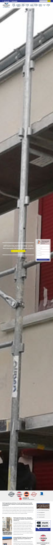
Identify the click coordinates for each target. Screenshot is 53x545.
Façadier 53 (44, 5)
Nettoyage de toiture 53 (27, 5)
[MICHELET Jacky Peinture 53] (6, 5)
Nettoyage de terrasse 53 (36, 5)
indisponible (6, 1)
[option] (26, 272)
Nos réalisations (18, 251)
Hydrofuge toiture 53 (31, 5)
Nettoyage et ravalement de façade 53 (18, 5)
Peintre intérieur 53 (23, 5)
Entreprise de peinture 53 (48, 5)
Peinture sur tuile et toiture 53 (13, 5)
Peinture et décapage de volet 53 (40, 5)
